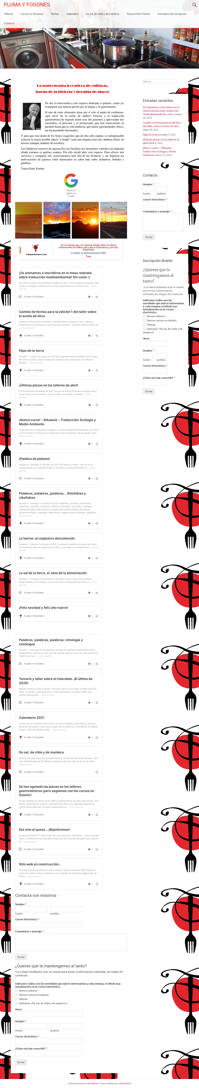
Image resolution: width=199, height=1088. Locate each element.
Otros (18, 1009)
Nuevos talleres (28, 990)
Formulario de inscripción (171, 13)
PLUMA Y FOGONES (27, 5)
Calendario (72, 13)
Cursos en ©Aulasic (31, 13)
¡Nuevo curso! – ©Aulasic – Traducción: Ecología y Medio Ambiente (159, 151)
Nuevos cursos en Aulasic (34, 994)
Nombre (21, 904)
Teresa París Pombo (138, 13)
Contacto (9, 23)
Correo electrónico (27, 919)
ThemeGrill (125, 1083)
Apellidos (54, 914)
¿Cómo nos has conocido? (31, 1048)
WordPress (92, 1083)
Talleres (8, 13)
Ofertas (23, 999)
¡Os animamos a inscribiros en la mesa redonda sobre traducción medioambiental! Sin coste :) (161, 111)
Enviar (21, 957)
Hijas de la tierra (152, 134)
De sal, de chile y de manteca (102, 13)
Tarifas (55, 13)
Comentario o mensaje (29, 931)
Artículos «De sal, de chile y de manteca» (43, 1003)
